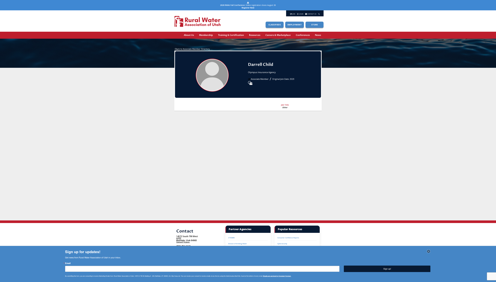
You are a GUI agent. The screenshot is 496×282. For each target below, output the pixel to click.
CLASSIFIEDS (274, 24)
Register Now (248, 7)
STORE (314, 24)
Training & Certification (231, 35)
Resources (254, 35)
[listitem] (249, 82)
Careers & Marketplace (278, 35)
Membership (206, 35)
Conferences (303, 35)
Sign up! (387, 268)
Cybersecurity (282, 244)
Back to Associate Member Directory (192, 49)
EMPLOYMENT (295, 24)
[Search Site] (319, 13)
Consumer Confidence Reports (288, 238)
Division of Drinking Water (237, 244)
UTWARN (231, 238)
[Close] (428, 251)
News (318, 35)
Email (68, 263)
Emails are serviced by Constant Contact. (277, 276)
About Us (189, 35)
